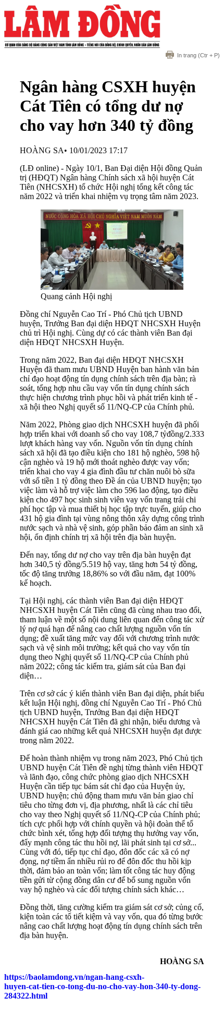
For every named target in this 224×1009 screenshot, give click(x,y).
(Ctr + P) (198, 55)
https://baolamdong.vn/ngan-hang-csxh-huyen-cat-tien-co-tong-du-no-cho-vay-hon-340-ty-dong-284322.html (102, 986)
